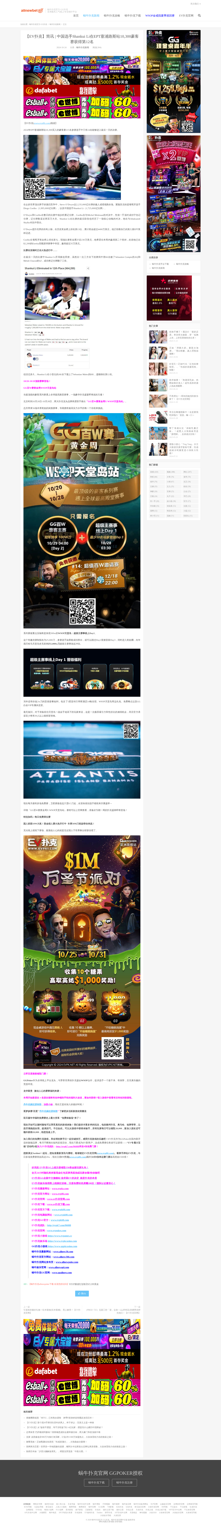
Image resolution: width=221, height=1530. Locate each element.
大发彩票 (117, 1515)
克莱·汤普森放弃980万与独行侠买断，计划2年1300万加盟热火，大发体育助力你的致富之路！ (69, 1437)
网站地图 (102, 1522)
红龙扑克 (193, 1507)
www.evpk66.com (61, 1209)
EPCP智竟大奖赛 (65, 1513)
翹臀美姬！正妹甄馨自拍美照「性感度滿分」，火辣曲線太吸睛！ (56, 1442)
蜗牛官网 (92, 1507)
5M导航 (164, 1507)
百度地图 (110, 1522)
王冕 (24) (153, 496)
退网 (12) (153, 511)
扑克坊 (97, 1510)
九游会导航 (38, 1507)
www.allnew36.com (63, 1251)
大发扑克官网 (153, 1507)
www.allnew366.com (63, 1257)
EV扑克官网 (186, 15)
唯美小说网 (48, 1510)
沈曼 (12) (187, 506)
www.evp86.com (42, 123)
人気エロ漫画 (61, 1507)
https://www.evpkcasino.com (62, 1241)
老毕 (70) (153, 482)
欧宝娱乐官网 (140, 1507)
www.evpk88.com (63, 1215)
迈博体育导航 (192, 1504)
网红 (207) (188, 472)
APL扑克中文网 (30, 1513)
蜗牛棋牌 (116, 1504)
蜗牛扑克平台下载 (160, 264)
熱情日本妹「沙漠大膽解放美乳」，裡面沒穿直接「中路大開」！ (56, 1451)
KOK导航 (28, 1507)
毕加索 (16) (154, 506)
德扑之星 (120, 1510)
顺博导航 (72, 1507)
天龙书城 (71, 1504)
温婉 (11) (170, 516)
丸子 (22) (170, 496)
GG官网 (101, 1507)
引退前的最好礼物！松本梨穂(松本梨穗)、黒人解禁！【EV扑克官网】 (51, 1311)
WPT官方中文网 (175, 1510)
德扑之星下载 (108, 1510)
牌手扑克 (108, 1513)
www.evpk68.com (60, 1220)
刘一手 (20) (154, 501)
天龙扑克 (139, 1510)
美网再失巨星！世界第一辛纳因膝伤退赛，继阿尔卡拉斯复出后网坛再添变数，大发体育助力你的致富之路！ (76, 1447)
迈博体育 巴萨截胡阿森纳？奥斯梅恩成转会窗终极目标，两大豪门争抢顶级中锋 (63, 1432)
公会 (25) (187, 491)
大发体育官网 (164, 1513)
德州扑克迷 (49, 1504)
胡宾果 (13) (171, 506)
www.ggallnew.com (62, 1272)
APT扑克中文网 (121, 1513)
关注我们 (194, 4)
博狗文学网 (37, 1504)
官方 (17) (187, 501)
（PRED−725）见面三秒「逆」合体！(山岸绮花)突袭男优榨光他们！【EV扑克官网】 (112, 1311)
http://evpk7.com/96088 (67, 1146)
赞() (83, 1293)
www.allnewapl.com (59, 1267)
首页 (76, 15)
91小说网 (59, 1510)
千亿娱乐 (173, 1507)
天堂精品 (133, 1513)
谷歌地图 (118, 1522)
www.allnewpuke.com (67, 1262)
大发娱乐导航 (105, 1515)
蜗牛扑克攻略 (112, 15)
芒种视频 (106, 1504)
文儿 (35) (170, 486)
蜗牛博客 (96, 1504)
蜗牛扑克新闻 (91, 15)
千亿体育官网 (189, 1510)
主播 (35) (153, 486)
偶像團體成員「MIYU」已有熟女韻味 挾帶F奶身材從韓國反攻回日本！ (60, 1418)
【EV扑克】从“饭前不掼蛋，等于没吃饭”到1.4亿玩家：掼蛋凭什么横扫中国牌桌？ (64, 1427)
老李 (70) (187, 477)
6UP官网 (154, 1504)
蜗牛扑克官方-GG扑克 (32, 10)
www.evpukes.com (56, 1230)
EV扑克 (39, 1510)
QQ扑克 (129, 1507)
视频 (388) (171, 472)
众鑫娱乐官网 (165, 1504)
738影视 (110, 1507)
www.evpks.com (60, 1188)
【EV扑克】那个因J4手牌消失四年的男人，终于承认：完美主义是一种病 (60, 1423)
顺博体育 (82, 1507)
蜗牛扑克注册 (124, 1482)
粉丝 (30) (187, 486)
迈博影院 (29, 1510)
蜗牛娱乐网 (126, 1504)
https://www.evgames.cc (60, 1236)
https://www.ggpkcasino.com (62, 1246)
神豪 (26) (153, 491)
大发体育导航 (191, 1513)
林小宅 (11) (154, 516)
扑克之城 (149, 1510)
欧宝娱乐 (49, 1507)
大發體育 (43, 1513)
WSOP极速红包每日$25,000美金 (84, 1284)
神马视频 (143, 1513)
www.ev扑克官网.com (58, 1199)
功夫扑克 (119, 1507)
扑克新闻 (78, 1513)
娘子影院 (79, 1510)
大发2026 (153, 1513)
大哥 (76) (170, 477)
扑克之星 (129, 1510)
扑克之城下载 (160, 1510)
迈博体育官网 (178, 1504)
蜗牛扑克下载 (133, 15)
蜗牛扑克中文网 (84, 1504)
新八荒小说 (60, 1504)
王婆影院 (88, 1510)
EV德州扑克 (89, 1513)
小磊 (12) (187, 511)
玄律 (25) (170, 491)
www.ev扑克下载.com (58, 1204)
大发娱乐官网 (177, 1513)
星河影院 (69, 1510)
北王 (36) (187, 482)
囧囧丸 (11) (188, 516)
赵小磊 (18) (171, 501)
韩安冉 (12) (171, 511)
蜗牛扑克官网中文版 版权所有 (123, 1520)
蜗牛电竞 (52, 1513)
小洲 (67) (170, 482)
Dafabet (99, 1513)
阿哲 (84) (153, 477)
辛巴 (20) (187, 496)
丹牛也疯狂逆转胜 (49, 1111)
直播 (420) (154, 472)
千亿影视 (183, 1507)
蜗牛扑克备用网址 (141, 1504)
